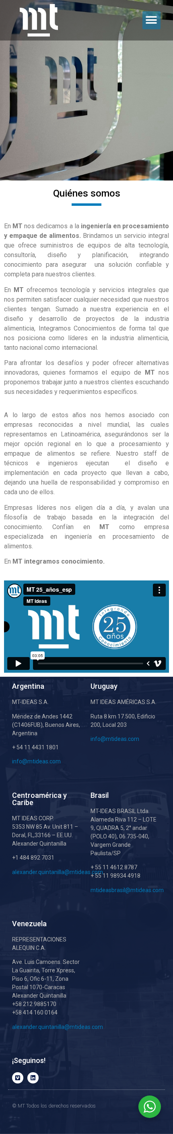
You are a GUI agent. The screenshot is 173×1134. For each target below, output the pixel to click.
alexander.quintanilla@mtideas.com (57, 872)
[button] (151, 20)
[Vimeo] (17, 1077)
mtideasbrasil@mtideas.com (127, 890)
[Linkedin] (33, 1077)
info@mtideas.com (37, 761)
